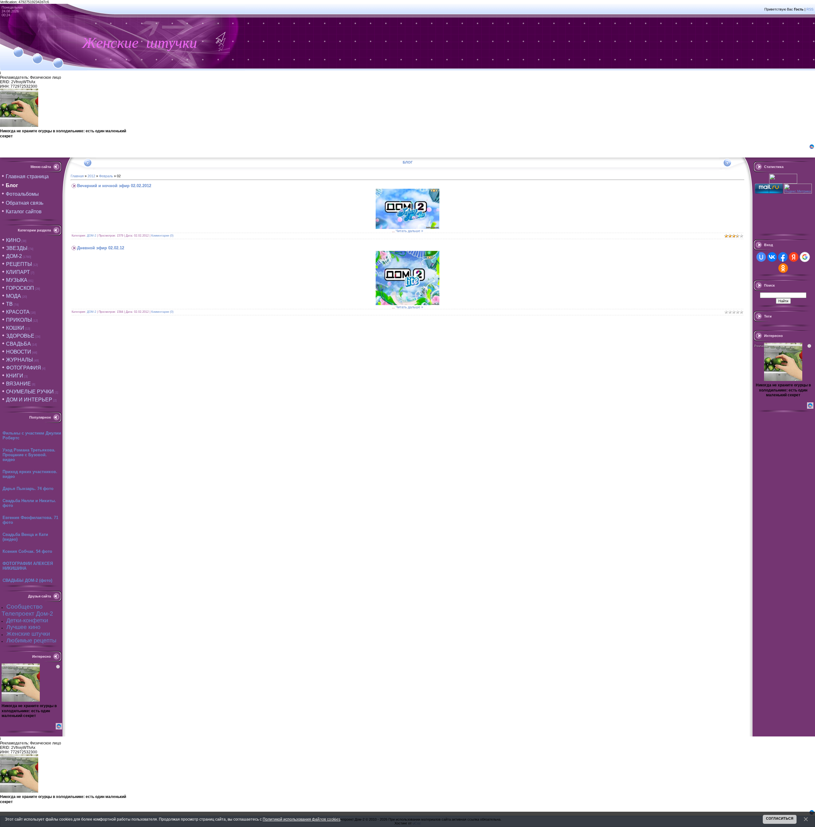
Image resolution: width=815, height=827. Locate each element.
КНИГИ (14, 375)
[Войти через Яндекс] (793, 257)
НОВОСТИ (18, 352)
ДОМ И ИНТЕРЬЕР (29, 399)
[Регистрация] (37, 55)
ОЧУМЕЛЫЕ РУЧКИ (30, 391)
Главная (77, 176)
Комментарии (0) (162, 235)
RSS (809, 9)
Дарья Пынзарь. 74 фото (28, 488)
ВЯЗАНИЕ (18, 383)
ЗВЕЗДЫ (16, 248)
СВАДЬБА (18, 344)
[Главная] (18, 48)
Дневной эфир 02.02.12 (100, 247)
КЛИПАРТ (18, 272)
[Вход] (58, 60)
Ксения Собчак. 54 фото (27, 551)
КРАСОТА (18, 312)
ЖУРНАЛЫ (19, 359)
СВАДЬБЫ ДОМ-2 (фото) (27, 580)
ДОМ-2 (14, 256)
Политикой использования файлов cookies (301, 819)
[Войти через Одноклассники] (783, 268)
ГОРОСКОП (20, 288)
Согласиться (779, 818)
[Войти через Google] (805, 257)
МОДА (13, 296)
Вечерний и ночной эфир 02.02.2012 (114, 185)
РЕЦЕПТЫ (19, 264)
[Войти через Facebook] (783, 257)
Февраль (106, 176)
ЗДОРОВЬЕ (20, 336)
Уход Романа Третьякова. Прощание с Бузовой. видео (29, 455)
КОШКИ (15, 328)
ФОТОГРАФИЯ (23, 367)
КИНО (13, 240)
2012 (91, 176)
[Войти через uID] (761, 257)
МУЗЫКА (16, 280)
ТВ (9, 304)
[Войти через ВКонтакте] (772, 257)
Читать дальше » (409, 231)
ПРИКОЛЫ (19, 320)
